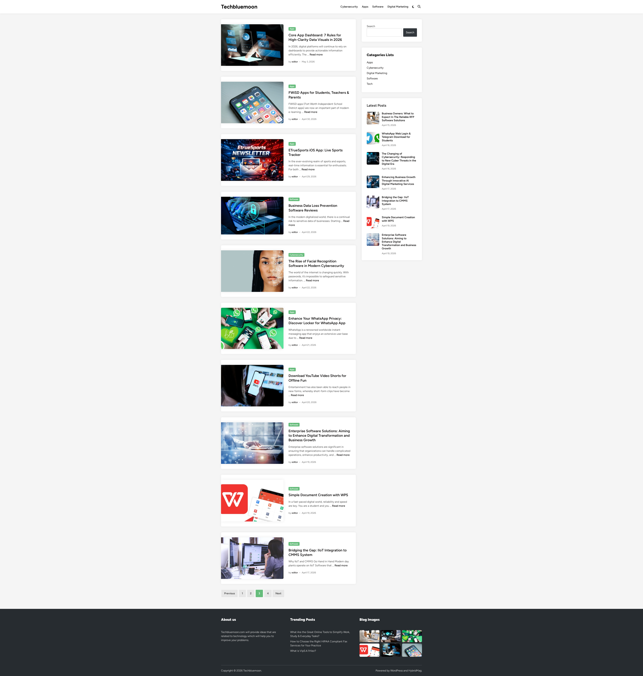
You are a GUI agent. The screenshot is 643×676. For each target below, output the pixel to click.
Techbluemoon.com (233, 632)
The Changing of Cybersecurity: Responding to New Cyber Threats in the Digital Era (399, 158)
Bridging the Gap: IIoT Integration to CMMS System (395, 201)
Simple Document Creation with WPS (318, 495)
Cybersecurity (349, 6)
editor (295, 61)
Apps (365, 6)
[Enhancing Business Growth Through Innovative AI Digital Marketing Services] (373, 177)
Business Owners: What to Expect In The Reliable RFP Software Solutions (398, 117)
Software (377, 6)
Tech (370, 83)
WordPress (396, 670)
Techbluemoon (239, 7)
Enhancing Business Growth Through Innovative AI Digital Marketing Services (398, 180)
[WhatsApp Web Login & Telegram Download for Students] (373, 133)
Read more (316, 54)
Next (278, 593)
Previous (229, 593)
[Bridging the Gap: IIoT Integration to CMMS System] (373, 197)
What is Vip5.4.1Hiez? (303, 650)
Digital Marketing (397, 6)
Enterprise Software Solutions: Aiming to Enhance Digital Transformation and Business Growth (319, 435)
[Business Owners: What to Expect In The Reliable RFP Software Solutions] (373, 113)
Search (371, 26)
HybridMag (414, 670)
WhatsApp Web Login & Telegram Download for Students (396, 137)
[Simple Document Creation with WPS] (373, 217)
